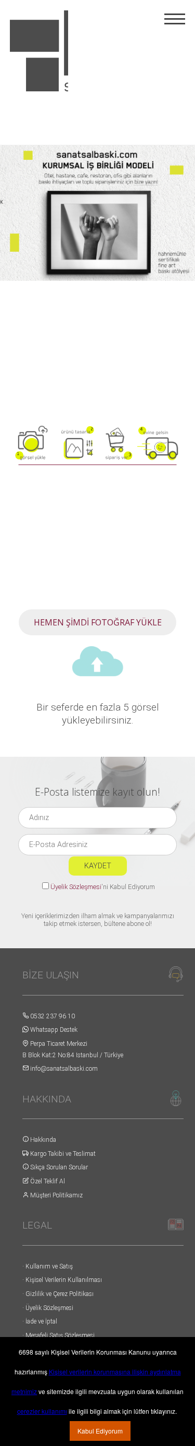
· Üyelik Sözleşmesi (47, 1308)
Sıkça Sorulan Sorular (58, 1167)
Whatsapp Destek (53, 1029)
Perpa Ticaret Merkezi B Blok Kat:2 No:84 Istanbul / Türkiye (72, 1049)
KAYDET (97, 866)
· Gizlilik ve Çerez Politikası (58, 1294)
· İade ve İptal (39, 1321)
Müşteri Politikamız (56, 1195)
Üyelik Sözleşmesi (75, 887)
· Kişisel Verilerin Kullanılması (62, 1280)
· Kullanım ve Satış (47, 1266)
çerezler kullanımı (42, 1411)
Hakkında (42, 1139)
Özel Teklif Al (47, 1181)
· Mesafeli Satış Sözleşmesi (58, 1335)
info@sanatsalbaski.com (63, 1068)
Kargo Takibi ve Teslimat (62, 1153)
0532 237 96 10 (52, 1016)
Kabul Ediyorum (100, 1430)
